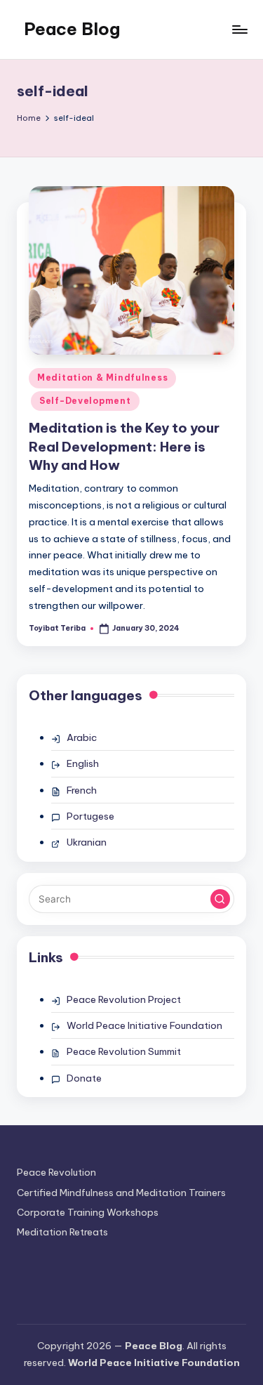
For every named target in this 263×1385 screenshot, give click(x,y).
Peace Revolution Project (124, 999)
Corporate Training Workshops (88, 1212)
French (82, 790)
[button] (220, 899)
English (83, 763)
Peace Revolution (56, 1172)
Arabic (82, 737)
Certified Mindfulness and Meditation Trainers (121, 1192)
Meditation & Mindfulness (102, 377)
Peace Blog (72, 28)
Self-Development (85, 400)
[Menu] (239, 29)
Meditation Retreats (62, 1232)
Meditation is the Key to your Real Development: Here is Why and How (124, 446)
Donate (84, 1078)
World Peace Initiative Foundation (144, 1025)
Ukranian (87, 842)
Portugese (90, 816)
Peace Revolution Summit (124, 1051)
